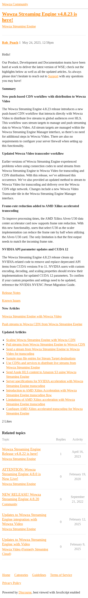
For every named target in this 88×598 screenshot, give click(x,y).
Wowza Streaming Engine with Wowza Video (32, 316)
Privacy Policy (11, 583)
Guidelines (39, 575)
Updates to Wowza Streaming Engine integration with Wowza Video (24, 519)
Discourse (25, 592)
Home (6, 575)
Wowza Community (15, 4)
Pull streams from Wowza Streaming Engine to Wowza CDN (45, 344)
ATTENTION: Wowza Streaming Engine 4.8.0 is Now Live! (21, 473)
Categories (21, 575)
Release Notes (11, 292)
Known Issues (11, 300)
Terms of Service (61, 575)
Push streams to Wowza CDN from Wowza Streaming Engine (42, 324)
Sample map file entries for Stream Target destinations (41, 358)
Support (53, 76)
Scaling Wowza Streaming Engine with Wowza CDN (41, 340)
